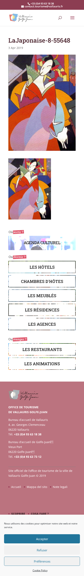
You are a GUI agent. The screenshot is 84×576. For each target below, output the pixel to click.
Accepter (42, 539)
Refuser (42, 550)
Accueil (16, 487)
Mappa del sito (37, 487)
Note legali (60, 487)
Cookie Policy (40, 570)
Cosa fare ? (40, 514)
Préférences (42, 561)
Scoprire (18, 514)
